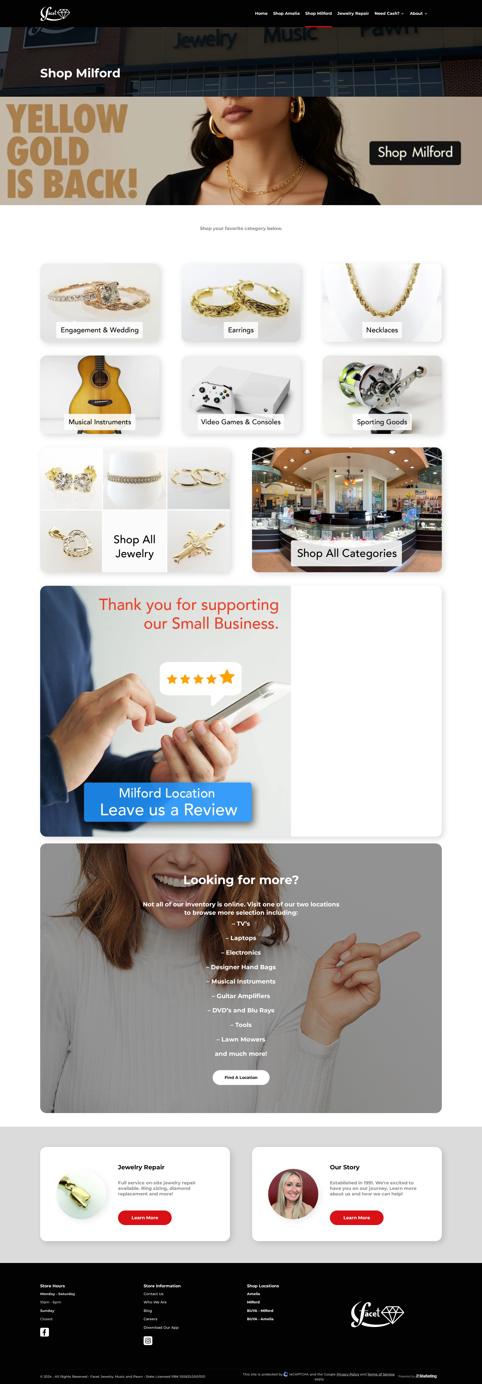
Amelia (253, 1294)
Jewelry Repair (353, 13)
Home (261, 13)
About (416, 13)
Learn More (145, 1218)
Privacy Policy (348, 1374)
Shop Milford (318, 13)
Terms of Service (381, 1374)
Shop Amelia (286, 13)
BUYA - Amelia (260, 1319)
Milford (253, 1302)
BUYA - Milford (260, 1310)
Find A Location (241, 1077)
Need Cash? (387, 13)
